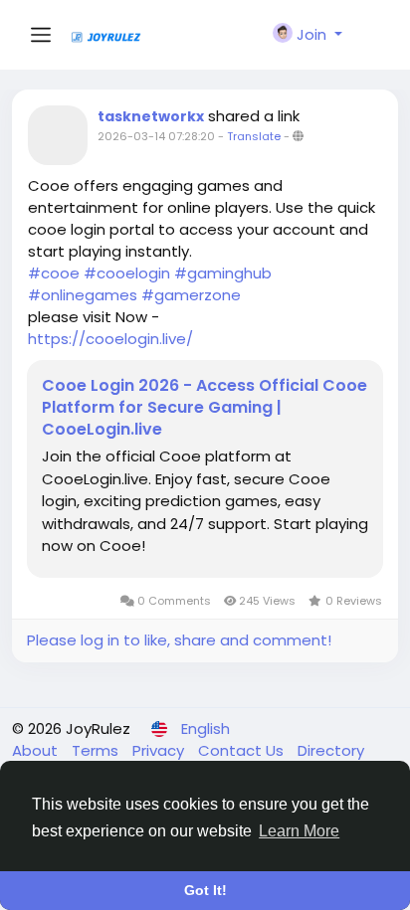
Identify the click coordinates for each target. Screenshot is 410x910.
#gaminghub (223, 273)
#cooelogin (127, 273)
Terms (97, 750)
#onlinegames (82, 294)
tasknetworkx (151, 116)
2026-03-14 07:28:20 (156, 136)
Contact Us (243, 750)
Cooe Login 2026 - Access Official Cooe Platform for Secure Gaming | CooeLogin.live (204, 408)
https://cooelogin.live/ (110, 338)
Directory (331, 750)
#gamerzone (191, 294)
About (37, 750)
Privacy (160, 750)
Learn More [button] (299, 830)
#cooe (54, 273)
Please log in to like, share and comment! (179, 640)
